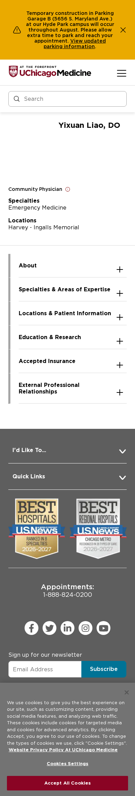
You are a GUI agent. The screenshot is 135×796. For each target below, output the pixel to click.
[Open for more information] (68, 189)
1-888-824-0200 (67, 590)
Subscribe (104, 669)
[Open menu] (122, 73)
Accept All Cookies (67, 783)
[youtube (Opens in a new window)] (103, 628)
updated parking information (75, 43)
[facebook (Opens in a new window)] (31, 628)
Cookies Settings (67, 763)
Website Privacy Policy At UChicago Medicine (63, 749)
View (77, 41)
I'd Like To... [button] (29, 450)
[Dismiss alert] (123, 29)
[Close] (126, 692)
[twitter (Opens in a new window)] (49, 628)
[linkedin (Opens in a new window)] (67, 628)
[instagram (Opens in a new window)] (85, 628)
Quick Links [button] (28, 476)
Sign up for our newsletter (45, 655)
